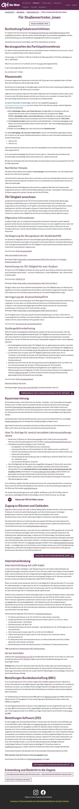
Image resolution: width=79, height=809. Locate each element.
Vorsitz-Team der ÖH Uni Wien (45, 472)
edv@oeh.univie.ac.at (44, 614)
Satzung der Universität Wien (28, 387)
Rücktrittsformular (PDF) (18, 780)
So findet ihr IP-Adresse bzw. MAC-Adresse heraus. (27, 648)
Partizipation (33, 12)
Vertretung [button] (26, 3)
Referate (20, 12)
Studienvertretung (11, 421)
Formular (52, 103)
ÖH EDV (27, 659)
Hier (6, 425)
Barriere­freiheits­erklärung (45, 801)
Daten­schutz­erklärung (27, 801)
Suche (68, 5)
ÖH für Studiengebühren (24, 379)
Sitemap (66, 801)
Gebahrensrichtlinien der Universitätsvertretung (48, 33)
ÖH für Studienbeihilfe (24, 251)
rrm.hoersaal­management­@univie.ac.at (57, 442)
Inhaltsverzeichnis (39, 24)
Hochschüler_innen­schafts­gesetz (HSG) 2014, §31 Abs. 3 (37, 283)
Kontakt (34, 7)
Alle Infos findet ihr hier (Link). (15, 383)
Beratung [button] (57, 3)
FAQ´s (29, 42)
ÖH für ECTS (20, 279)
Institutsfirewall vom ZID (24, 657)
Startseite (9, 12)
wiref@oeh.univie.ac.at (13, 747)
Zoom (41, 64)
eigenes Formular (51, 697)
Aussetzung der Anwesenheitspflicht (29, 324)
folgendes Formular (34, 543)
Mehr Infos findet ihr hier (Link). (16, 255)
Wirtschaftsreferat (34, 759)
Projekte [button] (25, 7)
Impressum (14, 801)
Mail (48, 64)
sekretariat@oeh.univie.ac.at (64, 543)
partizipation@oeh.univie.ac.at (36, 526)
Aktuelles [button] (42, 7)
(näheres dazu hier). (21, 372)
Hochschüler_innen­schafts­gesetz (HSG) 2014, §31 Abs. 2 (37, 259)
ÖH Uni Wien (41, 421)
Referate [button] (36, 3)
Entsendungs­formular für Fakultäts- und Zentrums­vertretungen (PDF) (39, 774)
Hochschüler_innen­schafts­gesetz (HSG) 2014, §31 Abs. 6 (37, 310)
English (74, 5)
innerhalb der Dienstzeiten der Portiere (27, 407)
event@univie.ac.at (30, 488)
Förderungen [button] (46, 3)
